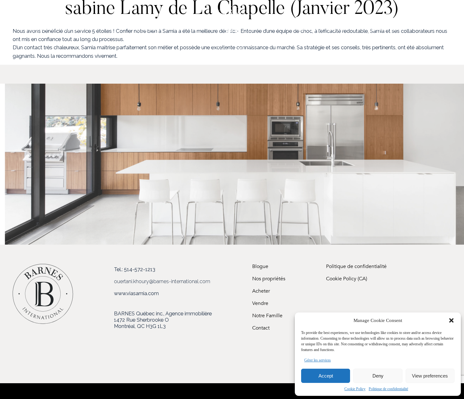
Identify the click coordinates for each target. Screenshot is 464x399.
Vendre (260, 304)
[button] (451, 320)
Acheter (261, 291)
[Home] (232, 55)
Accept (325, 375)
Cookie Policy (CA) (346, 279)
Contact (261, 328)
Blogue (260, 267)
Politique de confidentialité (388, 389)
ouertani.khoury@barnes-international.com (162, 281)
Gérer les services (317, 360)
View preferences (430, 375)
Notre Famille (267, 316)
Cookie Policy (355, 389)
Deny (378, 375)
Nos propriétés (268, 279)
